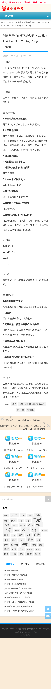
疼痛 (13, 535)
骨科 (35, 2)
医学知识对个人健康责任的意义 (18, 606)
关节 (14, 514)
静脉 (14, 553)
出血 (23, 515)
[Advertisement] (25, 663)
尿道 (27, 520)
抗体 (22, 525)
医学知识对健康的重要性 (15, 583)
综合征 (14, 544)
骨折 (29, 553)
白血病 (20, 409)
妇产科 (43, 2)
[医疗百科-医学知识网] (25, 8)
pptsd (7, 55)
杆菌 (17, 530)
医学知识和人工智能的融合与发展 (19, 601)
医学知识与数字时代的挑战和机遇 (19, 610)
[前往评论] (48, 616)
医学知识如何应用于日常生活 (17, 597)
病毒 (29, 535)
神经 (14, 540)
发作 (6, 520)
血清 (14, 549)
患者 (37, 520)
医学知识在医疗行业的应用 (16, 574)
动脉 (37, 515)
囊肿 (13, 520)
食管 (21, 553)
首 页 (4, 2)
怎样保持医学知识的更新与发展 (18, 592)
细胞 (30, 539)
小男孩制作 (25, 635)
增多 (14, 404)
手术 (15, 525)
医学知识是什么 (11, 570)
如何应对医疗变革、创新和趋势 (18, 588)
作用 (6, 515)
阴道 (6, 553)
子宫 (20, 520)
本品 (39, 525)
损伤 (30, 525)
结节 (6, 545)
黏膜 (37, 553)
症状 (37, 535)
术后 (8, 529)
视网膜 (29, 549)
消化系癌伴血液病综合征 (32, 404)
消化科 (27, 2)
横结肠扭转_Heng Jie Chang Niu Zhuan (23, 420)
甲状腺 (44, 530)
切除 (30, 515)
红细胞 (30, 409)
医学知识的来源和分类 (14, 579)
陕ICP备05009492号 (28, 632)
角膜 (38, 549)
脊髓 (34, 544)
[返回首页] (48, 609)
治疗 (35, 530)
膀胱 (6, 549)
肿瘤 (25, 544)
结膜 (38, 540)
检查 (25, 529)
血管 (22, 549)
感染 (7, 525)
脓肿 (41, 544)
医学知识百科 (15, 2)
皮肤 (6, 539)
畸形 (6, 534)
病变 (20, 534)
